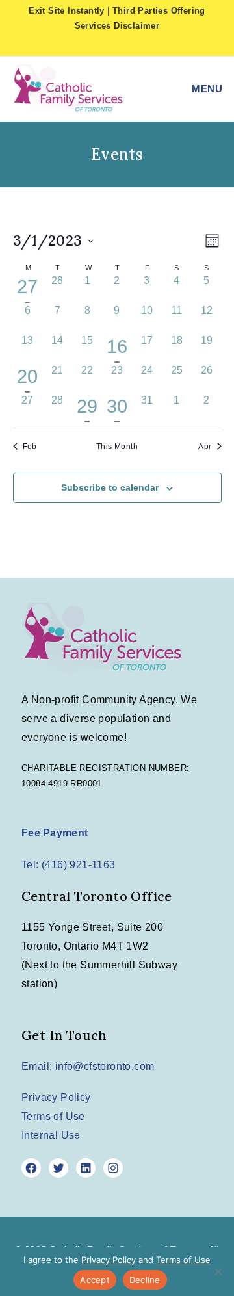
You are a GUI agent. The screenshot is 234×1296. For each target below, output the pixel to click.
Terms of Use (53, 1116)
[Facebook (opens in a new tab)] (109, 43)
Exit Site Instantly (67, 11)
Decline (145, 1280)
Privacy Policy (56, 1097)
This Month (117, 446)
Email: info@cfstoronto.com (87, 1066)
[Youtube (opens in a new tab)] (148, 43)
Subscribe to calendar (110, 487)
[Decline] (217, 1271)
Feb (30, 446)
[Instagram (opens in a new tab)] (130, 43)
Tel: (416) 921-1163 (68, 864)
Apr (204, 446)
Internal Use (51, 1135)
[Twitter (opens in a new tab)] (88, 43)
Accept (95, 1280)
